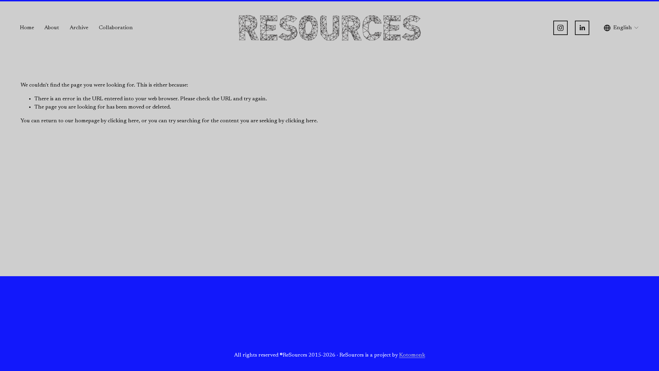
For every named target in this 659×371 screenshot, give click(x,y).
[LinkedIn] (582, 28)
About (51, 28)
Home (27, 28)
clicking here (123, 121)
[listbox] (621, 28)
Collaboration (116, 28)
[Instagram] (560, 28)
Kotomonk (412, 355)
